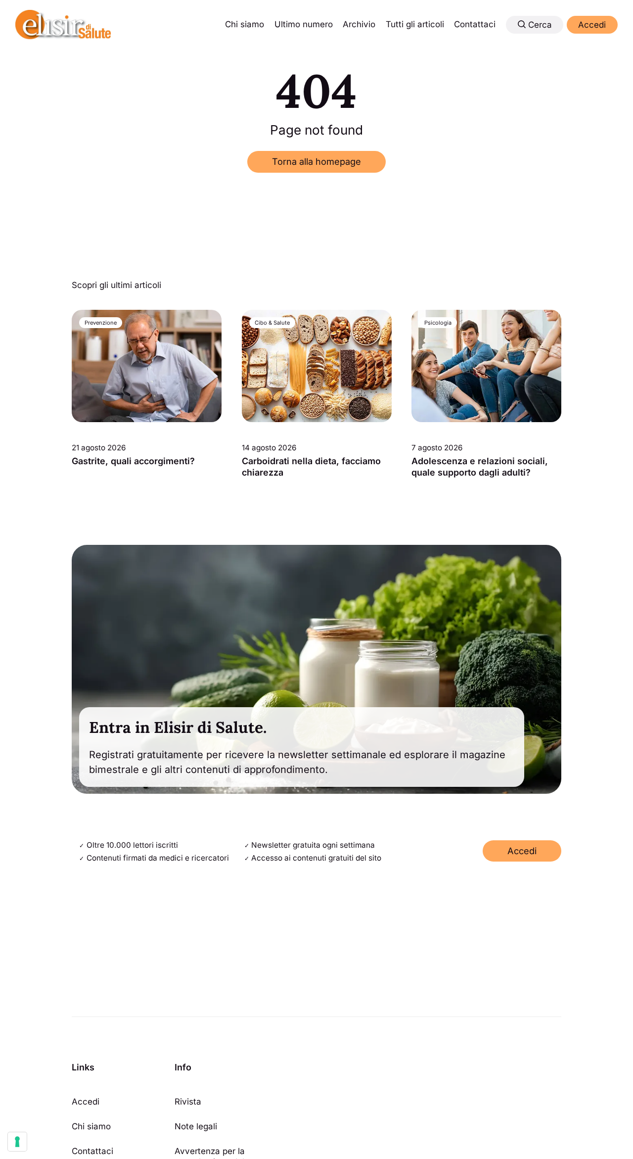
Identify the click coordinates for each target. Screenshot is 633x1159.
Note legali (196, 1126)
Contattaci (475, 24)
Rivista (188, 1102)
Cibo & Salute (271, 322)
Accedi (592, 25)
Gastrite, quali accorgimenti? (133, 461)
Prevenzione (101, 322)
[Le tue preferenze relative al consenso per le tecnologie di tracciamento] (17, 1141)
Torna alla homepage (316, 161)
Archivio (359, 24)
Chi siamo (244, 24)
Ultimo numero (303, 24)
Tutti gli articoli (415, 24)
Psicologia (437, 322)
